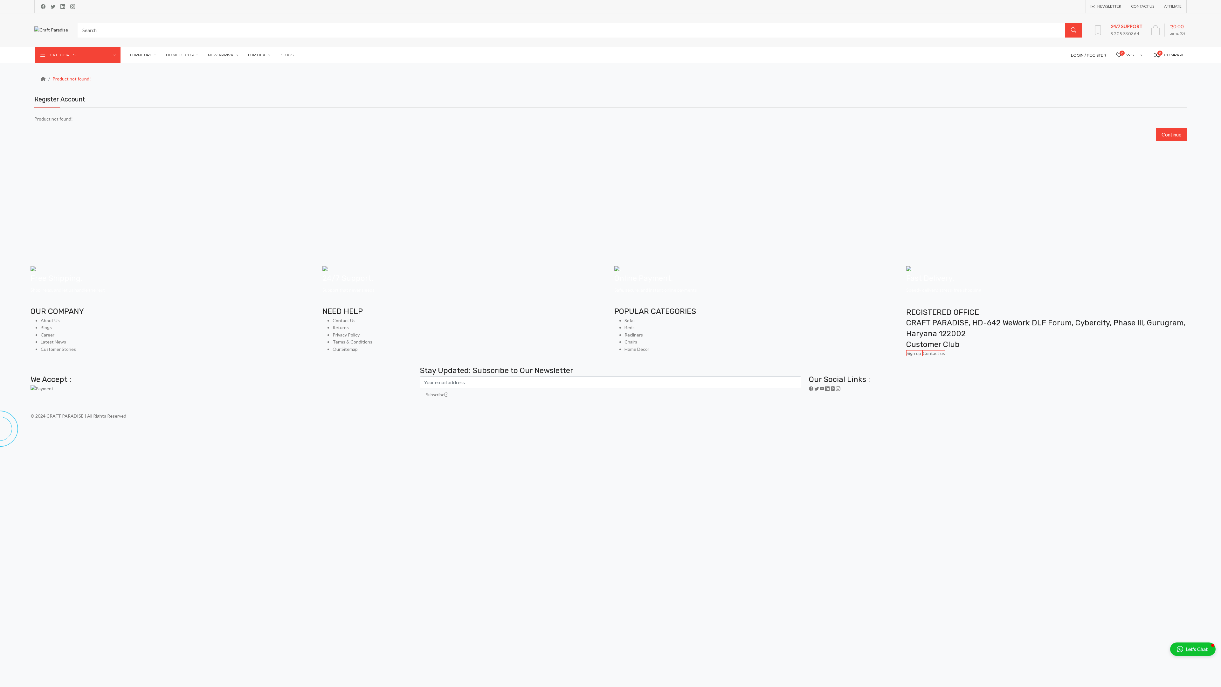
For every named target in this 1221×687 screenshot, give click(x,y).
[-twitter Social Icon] (816, 388)
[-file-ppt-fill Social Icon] (833, 388)
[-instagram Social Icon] (838, 388)
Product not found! (71, 78)
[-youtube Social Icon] (822, 388)
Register (1096, 55)
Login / (1079, 55)
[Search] (1073, 30)
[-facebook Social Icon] (811, 388)
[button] (1193, 649)
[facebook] (43, 6)
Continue (1171, 134)
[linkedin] (63, 6)
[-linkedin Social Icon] (827, 388)
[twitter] (53, 6)
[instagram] (73, 6)
